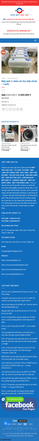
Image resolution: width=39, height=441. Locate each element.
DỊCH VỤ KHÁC (24, 429)
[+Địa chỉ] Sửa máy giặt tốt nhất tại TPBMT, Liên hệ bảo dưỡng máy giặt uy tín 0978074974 (19, 379)
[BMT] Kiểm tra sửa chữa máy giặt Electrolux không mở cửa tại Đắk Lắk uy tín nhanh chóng (19, 358)
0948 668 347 (25, 31)
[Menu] (35, 40)
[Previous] (1, 139)
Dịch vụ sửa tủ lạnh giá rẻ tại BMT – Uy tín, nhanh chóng (18, 327)
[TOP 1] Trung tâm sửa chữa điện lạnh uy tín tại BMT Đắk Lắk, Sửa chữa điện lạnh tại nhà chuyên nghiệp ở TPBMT (20, 341)
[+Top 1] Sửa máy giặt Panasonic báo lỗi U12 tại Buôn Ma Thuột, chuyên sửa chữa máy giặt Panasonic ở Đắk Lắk (18, 350)
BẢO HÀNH (33, 429)
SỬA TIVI (15, 429)
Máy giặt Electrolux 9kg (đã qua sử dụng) (28, 146)
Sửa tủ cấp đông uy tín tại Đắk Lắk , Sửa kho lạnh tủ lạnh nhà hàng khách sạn (20, 306)
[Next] (38, 139)
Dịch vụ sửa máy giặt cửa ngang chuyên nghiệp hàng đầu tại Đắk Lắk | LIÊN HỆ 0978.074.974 (18, 392)
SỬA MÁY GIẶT (18, 427)
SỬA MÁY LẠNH (7, 429)
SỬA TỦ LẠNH (29, 427)
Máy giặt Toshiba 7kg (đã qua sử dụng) (9, 146)
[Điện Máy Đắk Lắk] (19, 12)
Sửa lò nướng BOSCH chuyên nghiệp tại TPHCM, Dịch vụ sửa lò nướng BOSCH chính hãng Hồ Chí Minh (18, 319)
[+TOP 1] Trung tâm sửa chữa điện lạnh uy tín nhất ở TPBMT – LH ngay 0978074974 (19, 386)
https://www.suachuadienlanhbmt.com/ (15, 265)
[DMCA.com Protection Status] (19, 421)
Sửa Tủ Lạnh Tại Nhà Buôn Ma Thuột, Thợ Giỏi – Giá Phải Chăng (19, 293)
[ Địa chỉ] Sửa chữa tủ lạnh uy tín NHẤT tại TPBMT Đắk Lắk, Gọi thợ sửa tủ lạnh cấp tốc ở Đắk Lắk (19, 373)
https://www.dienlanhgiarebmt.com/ (14, 269)
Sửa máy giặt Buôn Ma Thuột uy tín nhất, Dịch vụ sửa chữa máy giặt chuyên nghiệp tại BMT (18, 333)
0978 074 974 (12, 31)
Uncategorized (12, 78)
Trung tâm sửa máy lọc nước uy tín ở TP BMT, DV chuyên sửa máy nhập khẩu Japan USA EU (18, 299)
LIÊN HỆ (19, 430)
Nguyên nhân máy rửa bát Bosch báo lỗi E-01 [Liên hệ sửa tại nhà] (19, 312)
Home (3, 78)
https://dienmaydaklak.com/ (11, 260)
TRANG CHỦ (9, 427)
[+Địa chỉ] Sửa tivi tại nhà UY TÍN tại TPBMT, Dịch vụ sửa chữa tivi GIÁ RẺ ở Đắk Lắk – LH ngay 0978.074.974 (19, 365)
